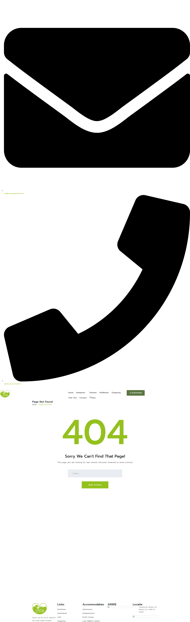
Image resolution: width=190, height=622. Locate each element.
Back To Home (95, 484)
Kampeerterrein (88, 613)
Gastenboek (62, 613)
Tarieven (93, 392)
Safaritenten (87, 609)
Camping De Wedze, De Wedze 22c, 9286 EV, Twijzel (148, 609)
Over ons (72, 397)
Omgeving (116, 392)
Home (70, 392)
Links (59, 617)
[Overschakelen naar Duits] (91, 397)
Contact (83, 397)
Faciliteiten (104, 392)
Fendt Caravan (88, 617)
